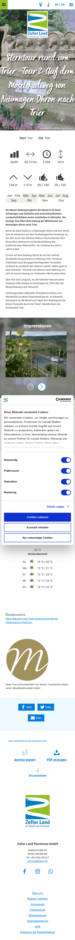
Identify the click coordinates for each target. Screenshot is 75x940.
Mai (41, 195)
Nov (45, 200)
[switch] (66, 471)
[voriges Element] (30, 387)
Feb (17, 195)
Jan (9, 195)
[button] (4, 4)
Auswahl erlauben (37, 527)
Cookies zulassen (37, 517)
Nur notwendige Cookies (37, 537)
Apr (34, 195)
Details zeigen (55, 506)
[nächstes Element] (42, 387)
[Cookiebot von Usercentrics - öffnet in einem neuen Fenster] (55, 400)
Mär (26, 195)
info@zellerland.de (38, 861)
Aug (65, 195)
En (63, 4)
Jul (57, 195)
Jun (49, 195)
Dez (61, 200)
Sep (13, 200)
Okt (29, 200)
